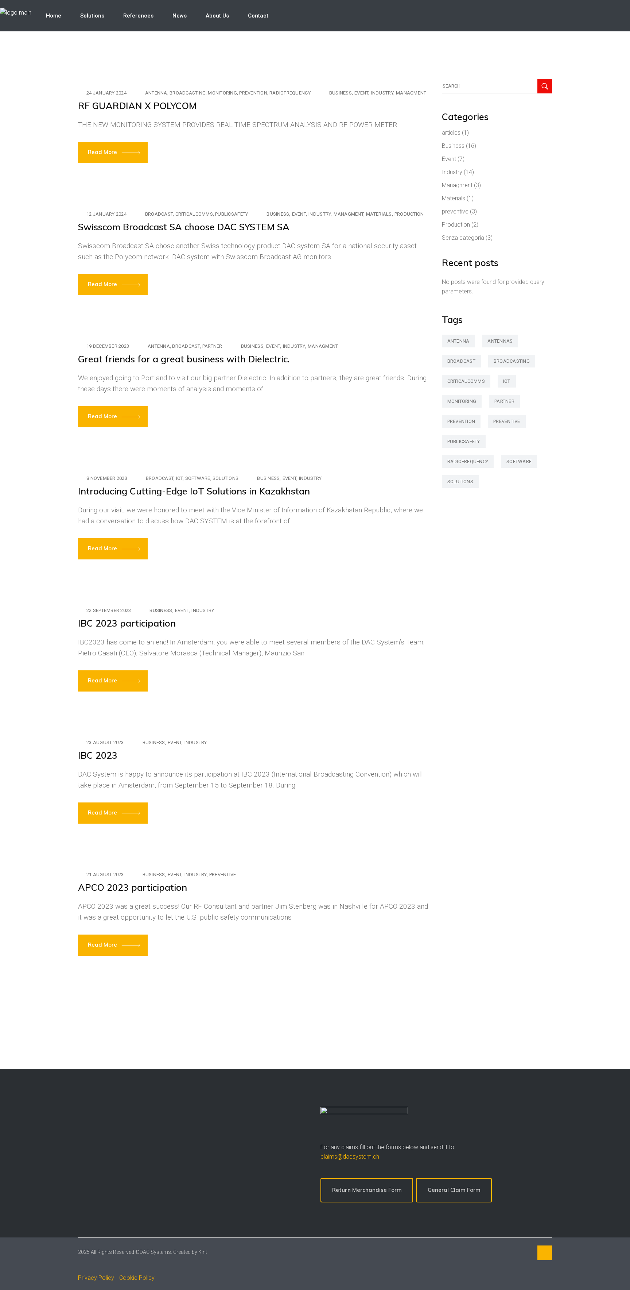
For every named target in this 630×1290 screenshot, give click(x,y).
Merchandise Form (367, 1189)
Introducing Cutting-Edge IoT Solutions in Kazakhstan (194, 491)
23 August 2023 (105, 742)
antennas (500, 341)
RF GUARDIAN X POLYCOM (137, 105)
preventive (222, 874)
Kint (202, 1252)
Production (409, 214)
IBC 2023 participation (127, 623)
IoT (179, 478)
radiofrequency (290, 93)
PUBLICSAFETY (231, 214)
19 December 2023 (107, 346)
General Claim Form (454, 1189)
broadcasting (188, 93)
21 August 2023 (105, 874)
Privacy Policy (96, 1277)
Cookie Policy (137, 1277)
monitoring (222, 93)
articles (451, 132)
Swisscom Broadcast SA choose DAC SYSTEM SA (183, 226)
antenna (156, 93)
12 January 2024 (106, 214)
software (197, 478)
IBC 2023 (97, 755)
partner (212, 346)
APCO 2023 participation (132, 887)
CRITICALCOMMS (194, 214)
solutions (225, 478)
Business (340, 93)
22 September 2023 (108, 610)
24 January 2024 (106, 93)
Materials (379, 214)
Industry (382, 93)
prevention (253, 93)
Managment (411, 93)
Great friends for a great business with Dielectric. (183, 359)
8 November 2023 (106, 478)
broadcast (159, 214)
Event (361, 93)
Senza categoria (463, 237)
